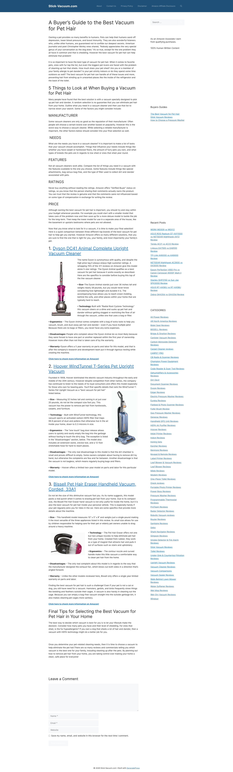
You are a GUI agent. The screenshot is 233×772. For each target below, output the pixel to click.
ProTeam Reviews (159, 507)
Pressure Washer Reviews (163, 495)
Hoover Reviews (158, 429)
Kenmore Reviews (159, 450)
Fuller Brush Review (160, 409)
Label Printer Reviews (161, 458)
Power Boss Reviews (160, 491)
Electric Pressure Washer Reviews (166, 396)
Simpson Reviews (159, 536)
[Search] (181, 22)
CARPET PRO (156, 353)
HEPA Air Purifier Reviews (162, 425)
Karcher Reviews (158, 446)
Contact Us (111, 6)
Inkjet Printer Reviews (160, 433)
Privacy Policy (127, 6)
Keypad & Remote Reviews (163, 454)
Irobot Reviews (157, 438)
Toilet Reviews (157, 551)
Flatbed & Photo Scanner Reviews (167, 405)
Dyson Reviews (157, 388)
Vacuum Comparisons (161, 571)
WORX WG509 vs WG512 (162, 229)
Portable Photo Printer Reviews (165, 487)
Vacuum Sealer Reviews (162, 575)
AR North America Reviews (163, 321)
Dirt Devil (154, 380)
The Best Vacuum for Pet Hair (164, 114)
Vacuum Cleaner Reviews (162, 567)
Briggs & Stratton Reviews (163, 333)
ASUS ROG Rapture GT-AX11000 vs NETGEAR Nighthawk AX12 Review (166, 236)
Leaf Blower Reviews (160, 466)
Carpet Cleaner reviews (161, 349)
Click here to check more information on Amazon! (74, 359)
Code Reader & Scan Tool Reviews (167, 368)
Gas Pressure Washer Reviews (165, 413)
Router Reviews (158, 519)
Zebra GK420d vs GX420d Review (167, 294)
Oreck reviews (157, 483)
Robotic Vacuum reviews (162, 515)
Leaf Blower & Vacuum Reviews (165, 462)
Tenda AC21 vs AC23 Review (164, 244)
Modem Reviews (158, 475)
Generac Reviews (158, 417)
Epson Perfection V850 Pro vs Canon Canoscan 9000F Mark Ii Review (165, 273)
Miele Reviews (157, 471)
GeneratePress (133, 768)
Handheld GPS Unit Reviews (164, 421)
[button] (181, 6)
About (99, 6)
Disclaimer (142, 6)
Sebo (153, 527)
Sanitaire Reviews (159, 523)
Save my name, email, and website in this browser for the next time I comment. (90, 735)
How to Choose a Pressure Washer (167, 120)
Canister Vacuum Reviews (163, 338)
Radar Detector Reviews (162, 511)
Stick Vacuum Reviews (161, 117)
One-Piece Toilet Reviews (162, 479)
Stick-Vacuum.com (63, 6)
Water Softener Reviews (162, 586)
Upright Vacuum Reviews (162, 562)
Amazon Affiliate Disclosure (163, 6)
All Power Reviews (159, 317)
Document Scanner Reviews (164, 384)
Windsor (154, 599)
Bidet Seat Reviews (159, 325)
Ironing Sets (156, 442)
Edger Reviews (157, 392)
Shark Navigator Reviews (162, 532)
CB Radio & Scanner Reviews (164, 357)
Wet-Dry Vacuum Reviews (163, 594)
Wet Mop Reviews (159, 590)
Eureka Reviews (158, 400)
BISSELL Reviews (158, 329)
